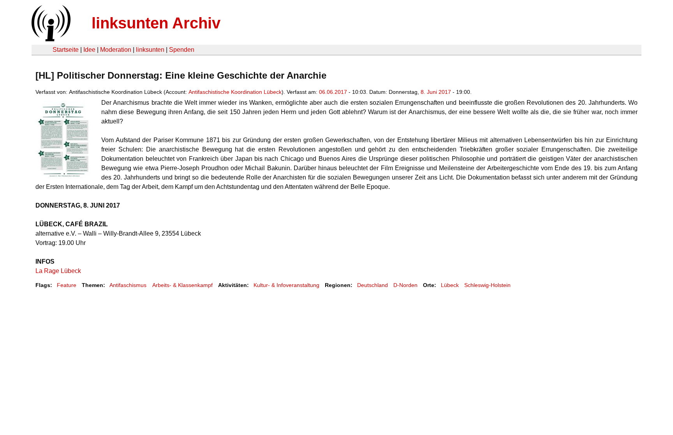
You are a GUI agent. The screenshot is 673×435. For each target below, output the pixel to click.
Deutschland (372, 285)
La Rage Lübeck (58, 271)
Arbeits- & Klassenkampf (182, 285)
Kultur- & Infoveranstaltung (286, 285)
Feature (66, 285)
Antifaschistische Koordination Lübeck (235, 92)
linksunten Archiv (156, 23)
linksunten (150, 49)
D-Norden (405, 285)
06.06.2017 (333, 92)
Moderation (115, 49)
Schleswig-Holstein (487, 285)
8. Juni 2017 (436, 92)
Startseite (66, 49)
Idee (89, 49)
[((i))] (50, 39)
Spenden (181, 49)
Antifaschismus (127, 285)
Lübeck (450, 285)
